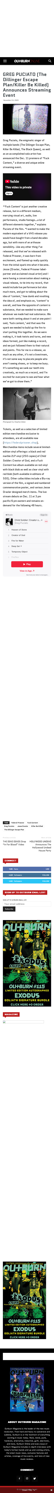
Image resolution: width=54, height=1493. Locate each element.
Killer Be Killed (37, 826)
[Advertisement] (27, 28)
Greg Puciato (9, 826)
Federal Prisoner (17, 823)
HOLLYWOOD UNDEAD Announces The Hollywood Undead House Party (40, 846)
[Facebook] (19, 1479)
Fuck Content (32, 823)
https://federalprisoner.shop (20, 442)
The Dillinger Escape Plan (14, 830)
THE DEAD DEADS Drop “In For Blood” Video (14, 843)
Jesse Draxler (22, 826)
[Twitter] (35, 1479)
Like (47, 869)
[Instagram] (27, 1479)
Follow (45, 875)
